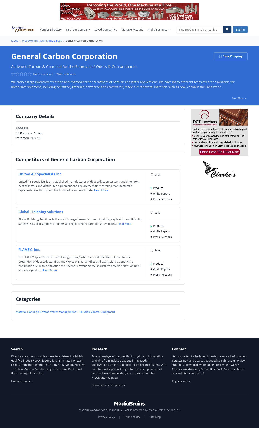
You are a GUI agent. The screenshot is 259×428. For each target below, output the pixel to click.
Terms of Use (132, 417)
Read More (101, 190)
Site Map (155, 417)
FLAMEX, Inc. (29, 249)
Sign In (240, 29)
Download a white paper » (108, 385)
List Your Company (78, 29)
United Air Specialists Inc (39, 174)
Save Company (233, 56)
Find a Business (157, 29)
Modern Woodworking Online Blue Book (36, 40)
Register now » (181, 381)
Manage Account (132, 29)
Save (157, 174)
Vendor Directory (51, 29)
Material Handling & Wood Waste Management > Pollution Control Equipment (65, 312)
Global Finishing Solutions (40, 212)
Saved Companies (105, 29)
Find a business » (22, 381)
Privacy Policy (106, 417)
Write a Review (66, 74)
